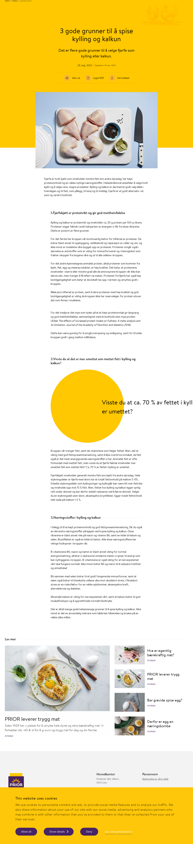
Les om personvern (118, 831)
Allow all (26, 831)
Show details (57, 831)
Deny (89, 831)
